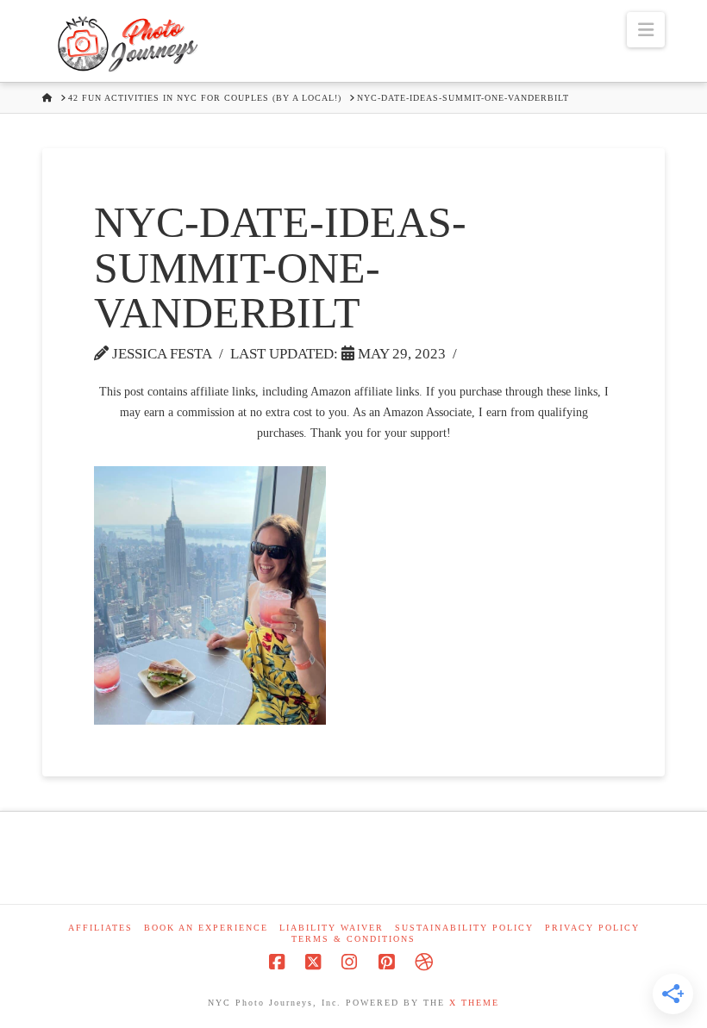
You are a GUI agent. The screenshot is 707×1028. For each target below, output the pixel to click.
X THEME (474, 1002)
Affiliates (100, 927)
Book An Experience (206, 927)
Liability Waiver (331, 927)
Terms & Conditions (353, 939)
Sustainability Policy (464, 927)
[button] (646, 29)
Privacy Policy (592, 927)
